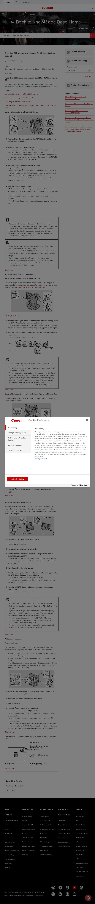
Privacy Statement (41, 459)
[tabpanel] (61, 444)
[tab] (18, 427)
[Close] (87, 420)
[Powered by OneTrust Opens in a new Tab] (80, 485)
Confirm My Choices (17, 479)
